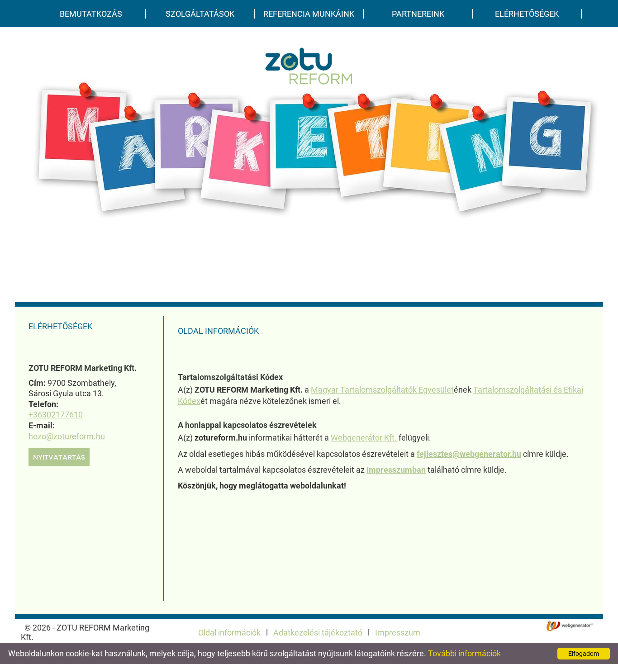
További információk (464, 653)
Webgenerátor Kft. (364, 437)
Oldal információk (229, 632)
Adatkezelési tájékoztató (317, 632)
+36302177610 (56, 414)
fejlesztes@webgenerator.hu (469, 454)
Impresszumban (396, 469)
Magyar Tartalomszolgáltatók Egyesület (382, 389)
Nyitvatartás (59, 457)
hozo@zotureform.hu (67, 436)
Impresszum (397, 632)
